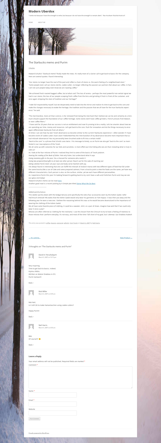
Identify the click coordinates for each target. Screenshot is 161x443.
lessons (53, 223)
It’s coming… (34, 238)
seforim (66, 223)
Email (31, 400)
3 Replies (32, 68)
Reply (31, 283)
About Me (41, 22)
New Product (126, 238)
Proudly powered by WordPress (39, 433)
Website (32, 409)
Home (31, 22)
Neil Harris (96, 223)
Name (32, 391)
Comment (33, 365)
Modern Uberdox (41, 11)
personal (60, 223)
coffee (48, 223)
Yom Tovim (74, 223)
